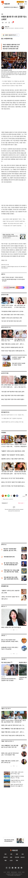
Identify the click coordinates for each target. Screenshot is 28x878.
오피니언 (3, 635)
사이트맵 (19, 872)
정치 (5, 854)
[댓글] (12, 22)
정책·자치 (5, 857)
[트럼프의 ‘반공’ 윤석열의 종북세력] (24, 640)
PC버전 (23, 872)
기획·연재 (3, 659)
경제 (17, 854)
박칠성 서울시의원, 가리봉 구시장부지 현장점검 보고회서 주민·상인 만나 (10, 236)
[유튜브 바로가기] (12, 868)
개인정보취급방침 (14, 872)
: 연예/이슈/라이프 (6, 741)
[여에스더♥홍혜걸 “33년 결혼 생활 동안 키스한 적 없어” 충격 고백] (24, 746)
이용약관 (8, 872)
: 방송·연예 (5, 708)
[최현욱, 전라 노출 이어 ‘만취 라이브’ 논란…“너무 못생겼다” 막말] (24, 754)
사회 (11, 854)
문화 (11, 857)
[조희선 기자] (2, 27)
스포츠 (11, 860)
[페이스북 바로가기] (6, 868)
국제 (2, 14)
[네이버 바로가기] (18, 868)
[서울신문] (5, 3)
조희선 (6, 26)
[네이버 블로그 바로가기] (21, 868)
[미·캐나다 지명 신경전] (24, 648)
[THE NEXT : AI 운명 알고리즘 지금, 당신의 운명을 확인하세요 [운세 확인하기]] (14, 287)
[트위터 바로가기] (9, 868)
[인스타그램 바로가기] (15, 868)
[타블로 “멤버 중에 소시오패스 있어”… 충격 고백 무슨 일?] (24, 761)
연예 (17, 860)
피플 (5, 860)
